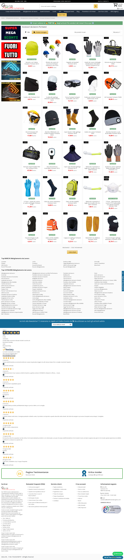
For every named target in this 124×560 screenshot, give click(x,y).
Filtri (28, 32)
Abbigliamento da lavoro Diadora (103, 292)
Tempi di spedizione (58, 496)
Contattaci (56, 500)
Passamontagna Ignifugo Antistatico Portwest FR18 (113, 238)
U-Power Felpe (67, 301)
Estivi (95, 273)
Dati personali (81, 487)
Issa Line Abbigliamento (100, 289)
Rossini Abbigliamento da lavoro (103, 308)
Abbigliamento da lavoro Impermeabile (12, 312)
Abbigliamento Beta (37, 310)
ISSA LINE (96, 261)
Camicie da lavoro (6, 284)
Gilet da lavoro (67, 277)
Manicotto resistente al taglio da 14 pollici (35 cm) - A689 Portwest (93, 168)
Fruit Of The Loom (6, 267)
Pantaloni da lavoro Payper (39, 287)
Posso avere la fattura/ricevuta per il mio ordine (38, 503)
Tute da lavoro (67, 278)
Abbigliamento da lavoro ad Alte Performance (44, 273)
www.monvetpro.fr (6, 534)
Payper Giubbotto (6, 287)
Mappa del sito (6, 525)
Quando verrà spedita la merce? (37, 491)
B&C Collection (5, 314)
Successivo (12, 355)
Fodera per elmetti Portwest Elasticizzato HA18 (92, 98)
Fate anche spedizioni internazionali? (38, 506)
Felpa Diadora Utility (68, 294)
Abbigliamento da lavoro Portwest (72, 312)
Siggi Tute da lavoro (68, 307)
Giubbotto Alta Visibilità (100, 282)
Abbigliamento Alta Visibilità (8, 282)
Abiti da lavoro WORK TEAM (39, 312)
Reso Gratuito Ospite (83, 494)
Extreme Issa (35, 292)
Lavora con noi (6, 531)
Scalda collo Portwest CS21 (32, 97)
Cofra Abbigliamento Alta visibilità (41, 300)
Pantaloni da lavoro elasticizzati (41, 275)
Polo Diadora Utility (99, 294)
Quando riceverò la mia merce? (37, 489)
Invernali (3, 275)
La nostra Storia (7, 523)
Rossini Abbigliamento (38, 267)
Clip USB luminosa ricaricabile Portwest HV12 (52, 167)
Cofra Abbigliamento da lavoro (40, 296)
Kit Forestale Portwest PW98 (112, 97)
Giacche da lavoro (37, 280)
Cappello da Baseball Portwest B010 (72, 63)
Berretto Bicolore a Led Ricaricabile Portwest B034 (113, 132)
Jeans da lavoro (98, 275)
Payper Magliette (99, 287)
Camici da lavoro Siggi (100, 305)
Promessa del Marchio (8, 520)
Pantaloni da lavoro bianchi (39, 277)
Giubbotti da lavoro (6, 280)
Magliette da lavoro (37, 278)
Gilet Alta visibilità (37, 282)
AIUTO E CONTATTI (103, 1)
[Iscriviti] (70, 324)
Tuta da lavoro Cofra (7, 300)
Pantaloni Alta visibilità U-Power (103, 303)
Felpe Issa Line (98, 291)
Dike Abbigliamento (99, 310)
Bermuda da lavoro (99, 277)
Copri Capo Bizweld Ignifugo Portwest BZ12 (72, 167)
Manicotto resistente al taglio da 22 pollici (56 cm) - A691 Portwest (93, 203)
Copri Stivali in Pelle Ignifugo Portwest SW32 (72, 132)
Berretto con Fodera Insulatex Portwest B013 (32, 63)
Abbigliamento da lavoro (8, 273)
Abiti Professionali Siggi (69, 265)
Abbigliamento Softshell (7, 310)
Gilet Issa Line (5, 292)
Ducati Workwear (37, 265)
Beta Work (97, 265)
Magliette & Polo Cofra (7, 298)
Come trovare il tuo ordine (35, 500)
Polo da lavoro (5, 278)
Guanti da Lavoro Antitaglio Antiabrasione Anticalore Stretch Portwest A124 (93, 63)
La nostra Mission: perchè (9, 522)
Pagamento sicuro (58, 491)
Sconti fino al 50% (123, 283)
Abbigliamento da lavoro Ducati (72, 310)
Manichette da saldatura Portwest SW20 (93, 238)
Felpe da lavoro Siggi (100, 307)
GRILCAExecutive (82, 503)
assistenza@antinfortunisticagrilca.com (111, 499)
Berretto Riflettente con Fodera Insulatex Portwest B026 (52, 133)
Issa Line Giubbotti (68, 291)
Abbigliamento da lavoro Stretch (72, 280)
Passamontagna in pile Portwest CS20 (31, 238)
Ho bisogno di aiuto (34, 498)
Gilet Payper (66, 289)
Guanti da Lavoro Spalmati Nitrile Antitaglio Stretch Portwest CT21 (113, 168)
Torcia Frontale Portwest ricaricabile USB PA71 (72, 98)
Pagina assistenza (57, 487)
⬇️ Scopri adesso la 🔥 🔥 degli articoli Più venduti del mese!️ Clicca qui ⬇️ (62, 23)
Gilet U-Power (98, 301)
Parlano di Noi (6, 527)
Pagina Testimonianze (8, 529)
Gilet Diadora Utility (37, 294)
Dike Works (4, 265)
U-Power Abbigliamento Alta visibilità (73, 303)
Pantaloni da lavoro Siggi (39, 305)
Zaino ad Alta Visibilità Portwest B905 (52, 238)
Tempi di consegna (58, 494)
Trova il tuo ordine (83, 496)
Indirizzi (80, 498)
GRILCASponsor (82, 507)
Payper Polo (4, 289)
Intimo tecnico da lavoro (7, 285)
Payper (3, 263)
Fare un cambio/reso (83, 491)
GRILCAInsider (81, 505)
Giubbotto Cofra (67, 298)
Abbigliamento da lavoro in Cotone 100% (105, 280)
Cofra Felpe (35, 298)
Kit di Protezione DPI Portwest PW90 (32, 132)
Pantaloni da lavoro (68, 273)
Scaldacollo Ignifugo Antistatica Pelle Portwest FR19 (52, 98)
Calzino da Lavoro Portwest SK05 (92, 132)
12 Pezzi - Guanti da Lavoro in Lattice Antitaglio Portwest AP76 (31, 203)
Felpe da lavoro (98, 278)
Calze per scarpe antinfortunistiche (104, 284)
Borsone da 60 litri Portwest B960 (113, 63)
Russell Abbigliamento (69, 267)
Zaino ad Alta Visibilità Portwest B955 (72, 202)
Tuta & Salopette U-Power (39, 303)
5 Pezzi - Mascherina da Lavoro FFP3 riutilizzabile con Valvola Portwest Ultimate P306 (113, 204)
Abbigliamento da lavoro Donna (72, 285)
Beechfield (66, 314)
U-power (3, 261)
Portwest (34, 263)
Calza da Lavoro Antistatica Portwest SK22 (52, 202)
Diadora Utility (67, 261)
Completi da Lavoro (37, 285)
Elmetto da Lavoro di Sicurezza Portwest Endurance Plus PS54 (52, 63)
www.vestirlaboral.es (6, 548)
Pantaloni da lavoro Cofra (70, 296)
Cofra (33, 261)
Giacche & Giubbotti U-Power (40, 301)
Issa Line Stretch (67, 292)
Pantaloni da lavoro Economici (9, 277)
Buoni (79, 500)
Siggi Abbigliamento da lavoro (71, 263)
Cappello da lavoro (68, 284)
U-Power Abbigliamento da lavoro (72, 300)
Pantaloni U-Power (99, 300)
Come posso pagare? (34, 487)
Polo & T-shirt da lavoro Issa (9, 291)
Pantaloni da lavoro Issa (39, 291)
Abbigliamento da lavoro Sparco (72, 308)
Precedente (6, 355)
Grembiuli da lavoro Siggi (8, 307)
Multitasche (66, 275)
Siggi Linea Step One (38, 308)
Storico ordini (81, 489)
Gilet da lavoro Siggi (68, 305)
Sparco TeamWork (99, 263)
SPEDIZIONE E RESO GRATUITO (62, 1)
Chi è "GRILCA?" (7, 518)
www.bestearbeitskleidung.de (9, 541)
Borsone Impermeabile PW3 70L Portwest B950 (31, 167)
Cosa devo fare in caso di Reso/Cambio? (35, 494)
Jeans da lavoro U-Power (8, 301)
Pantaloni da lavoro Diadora (9, 294)
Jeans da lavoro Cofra (100, 296)
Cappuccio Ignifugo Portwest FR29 (72, 238)
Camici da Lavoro (37, 284)
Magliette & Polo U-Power (8, 303)
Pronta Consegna (41, 32)
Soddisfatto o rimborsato (59, 489)
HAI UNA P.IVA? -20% (20, 1)
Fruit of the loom (98, 312)
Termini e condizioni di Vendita (61, 498)
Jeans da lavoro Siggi (38, 307)
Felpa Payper (67, 287)
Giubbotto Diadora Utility (8, 296)
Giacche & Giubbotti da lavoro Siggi (11, 308)
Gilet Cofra (97, 298)
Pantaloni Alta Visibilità (69, 282)
